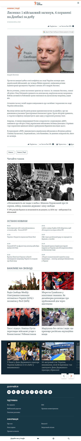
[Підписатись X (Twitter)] (18, 392)
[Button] (52, 26)
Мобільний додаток (14, 409)
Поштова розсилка (13, 412)
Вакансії (44, 424)
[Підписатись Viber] (32, 392)
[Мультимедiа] (38, 438)
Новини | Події (13, 8)
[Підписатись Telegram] (36, 392)
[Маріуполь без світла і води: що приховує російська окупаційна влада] (58, 317)
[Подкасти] (53, 438)
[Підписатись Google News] (13, 392)
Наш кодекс (11, 427)
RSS (42, 405)
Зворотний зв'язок (47, 427)
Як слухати (11, 405)
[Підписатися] (50, 392)
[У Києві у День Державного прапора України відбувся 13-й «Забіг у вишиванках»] (23, 351)
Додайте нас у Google (18, 438)
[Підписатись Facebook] (9, 392)
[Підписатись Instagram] (27, 392)
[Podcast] (45, 392)
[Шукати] (69, 438)
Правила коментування (49, 409)
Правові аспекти (13, 431)
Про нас (10, 424)
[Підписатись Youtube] (23, 392)
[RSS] (41, 392)
